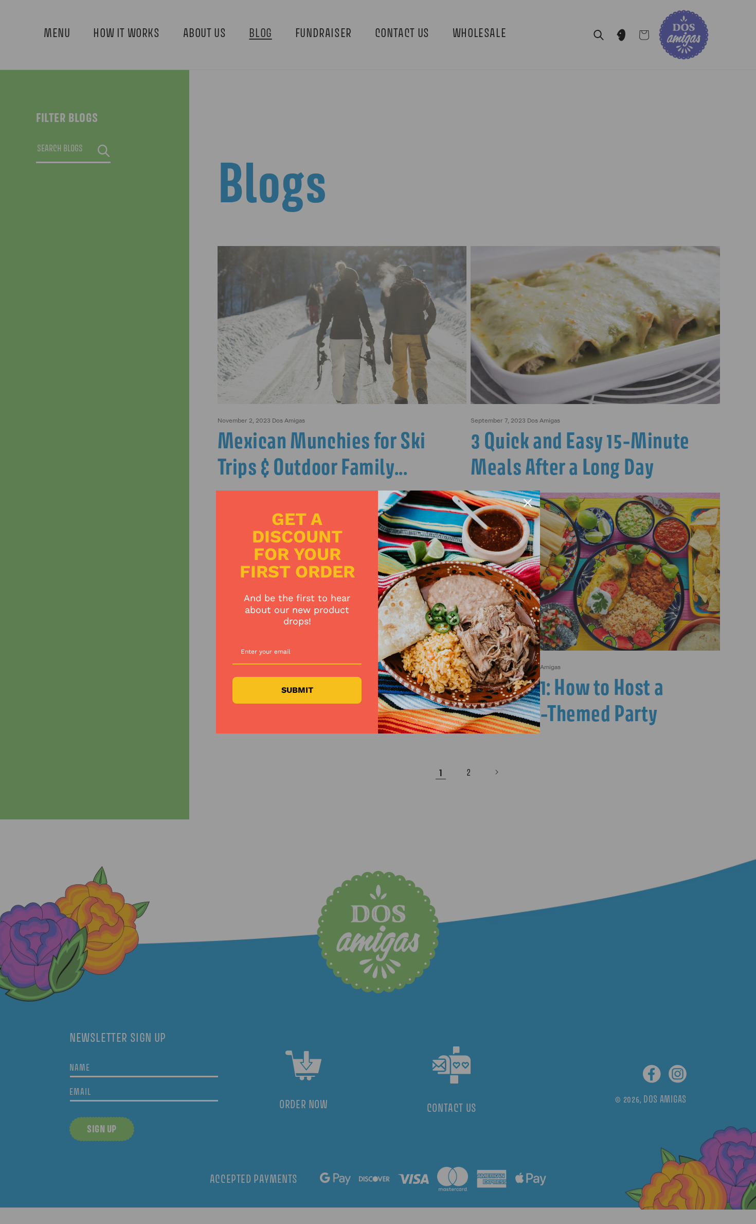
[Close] (527, 503)
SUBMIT (297, 690)
